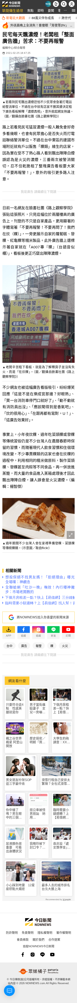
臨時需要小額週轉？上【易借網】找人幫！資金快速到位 (61, 814)
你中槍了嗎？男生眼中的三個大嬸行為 (14, 814)
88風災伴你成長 (43, 17)
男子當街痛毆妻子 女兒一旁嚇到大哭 (37, 708)
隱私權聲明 (45, 932)
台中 (9, 646)
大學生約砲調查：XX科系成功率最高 (61, 740)
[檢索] (64, 4)
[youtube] (52, 955)
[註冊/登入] (72, 4)
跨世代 (66, 17)
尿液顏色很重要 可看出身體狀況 (14, 847)
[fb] (23, 955)
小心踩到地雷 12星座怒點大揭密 (20, 887)
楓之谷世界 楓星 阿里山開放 (14, 742)
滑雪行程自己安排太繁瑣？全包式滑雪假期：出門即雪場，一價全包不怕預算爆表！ (56, 782)
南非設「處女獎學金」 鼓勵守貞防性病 (61, 845)
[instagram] (33, 955)
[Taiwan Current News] (48, 4)
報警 (39, 646)
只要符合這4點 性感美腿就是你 (14, 708)
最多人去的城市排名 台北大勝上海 (56, 887)
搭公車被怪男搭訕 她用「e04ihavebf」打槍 (39, 814)
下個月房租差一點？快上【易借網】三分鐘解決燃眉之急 (61, 708)
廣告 (24, 646)
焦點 (30, 10)
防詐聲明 (12, 932)
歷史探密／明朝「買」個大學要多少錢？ (37, 740)
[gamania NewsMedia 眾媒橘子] (38, 971)
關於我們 (38, 939)
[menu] (73, 10)
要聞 (51, 10)
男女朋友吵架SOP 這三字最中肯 (20, 781)
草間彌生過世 (12, 10)
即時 (41, 10)
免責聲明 (28, 932)
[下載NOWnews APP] (56, 4)
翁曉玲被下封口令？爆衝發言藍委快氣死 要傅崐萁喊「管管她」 (37, 845)
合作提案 (54, 939)
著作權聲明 (63, 932)
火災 (65, 646)
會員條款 (23, 939)
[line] (42, 955)
